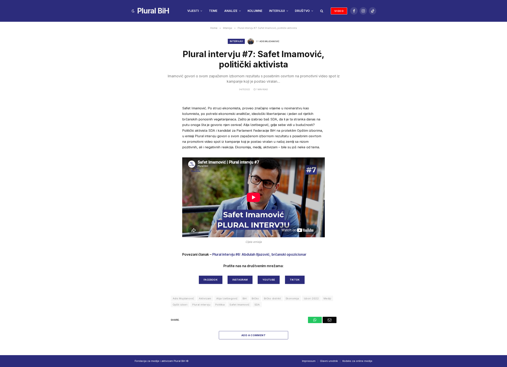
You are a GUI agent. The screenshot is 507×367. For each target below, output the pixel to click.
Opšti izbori (180, 304)
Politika (220, 304)
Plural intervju (201, 304)
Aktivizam (205, 298)
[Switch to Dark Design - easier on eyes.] (133, 10)
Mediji (327, 298)
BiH (245, 298)
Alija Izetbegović (227, 298)
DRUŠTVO (302, 11)
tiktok (295, 279)
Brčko (255, 298)
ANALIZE (230, 11)
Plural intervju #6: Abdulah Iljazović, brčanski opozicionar (259, 254)
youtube (268, 279)
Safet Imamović (239, 304)
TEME (213, 11)
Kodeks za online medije (357, 360)
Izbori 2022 (311, 298)
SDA (257, 304)
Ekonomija (292, 298)
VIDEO (339, 10)
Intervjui (236, 41)
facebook (211, 279)
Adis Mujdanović (269, 41)
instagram (240, 279)
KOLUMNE (255, 11)
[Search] (321, 11)
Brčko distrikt (272, 298)
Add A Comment (253, 335)
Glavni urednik (329, 360)
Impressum (308, 360)
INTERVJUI (277, 11)
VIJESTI (193, 11)
